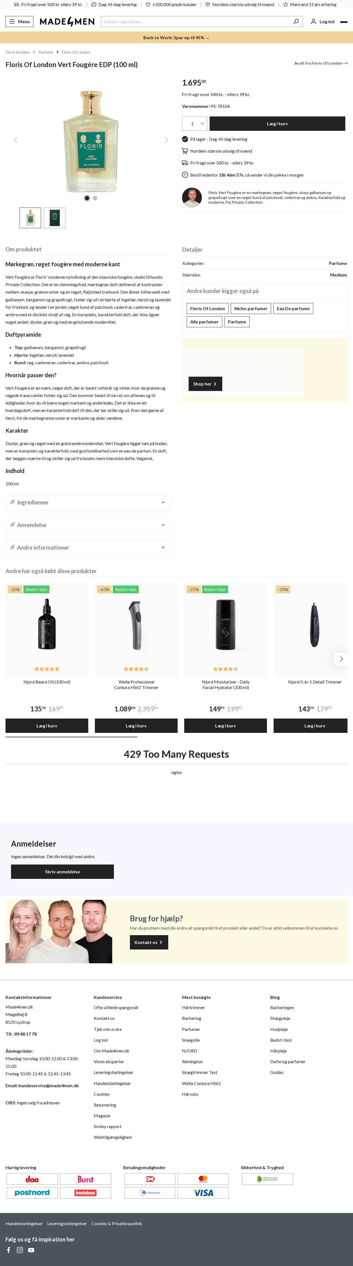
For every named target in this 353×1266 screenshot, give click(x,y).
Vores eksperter (109, 1061)
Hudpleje (279, 1029)
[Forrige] (15, 141)
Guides (277, 1072)
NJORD (189, 1050)
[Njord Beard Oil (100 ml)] (47, 625)
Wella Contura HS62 (201, 1083)
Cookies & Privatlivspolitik (116, 1223)
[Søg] (296, 21)
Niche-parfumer (251, 308)
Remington (192, 1061)
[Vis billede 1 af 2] (87, 198)
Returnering (105, 1104)
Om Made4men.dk (111, 1050)
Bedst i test (281, 1039)
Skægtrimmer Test (199, 1072)
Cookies (101, 1094)
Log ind (101, 1039)
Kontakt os (146, 942)
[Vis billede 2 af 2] (95, 198)
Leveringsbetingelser (113, 1072)
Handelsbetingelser (112, 1083)
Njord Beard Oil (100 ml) (46, 681)
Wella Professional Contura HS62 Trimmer (136, 684)
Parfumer (191, 1029)
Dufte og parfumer (288, 1061)
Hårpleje (278, 1050)
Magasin (102, 1115)
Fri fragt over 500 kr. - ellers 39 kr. (216, 94)
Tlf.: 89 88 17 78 (21, 1033)
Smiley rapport (108, 1126)
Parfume (237, 321)
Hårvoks (190, 1094)
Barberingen (282, 1007)
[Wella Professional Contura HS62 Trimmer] (136, 625)
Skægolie (191, 1039)
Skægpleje (280, 1018)
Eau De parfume (293, 308)
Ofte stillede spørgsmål (116, 1007)
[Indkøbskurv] (343, 22)
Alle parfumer (204, 321)
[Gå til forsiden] (67, 21)
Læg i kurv (277, 123)
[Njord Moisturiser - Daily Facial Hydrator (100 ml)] (225, 625)
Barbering (191, 1018)
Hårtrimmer (193, 1007)
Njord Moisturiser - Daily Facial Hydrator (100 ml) (226, 684)
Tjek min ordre (108, 1029)
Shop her (202, 383)
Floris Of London (207, 308)
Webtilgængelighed (113, 1137)
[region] (88, 150)
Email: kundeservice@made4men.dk (42, 1085)
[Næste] (166, 141)
